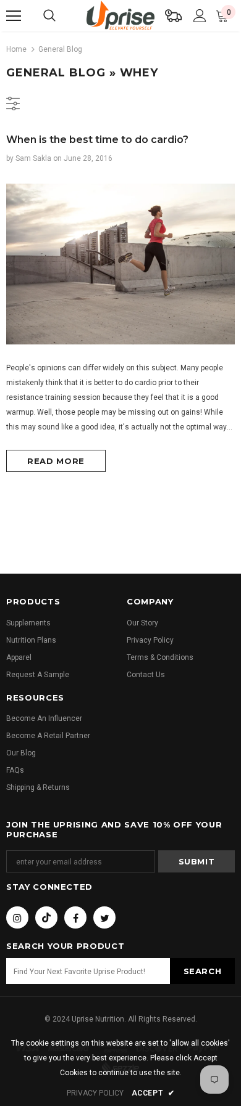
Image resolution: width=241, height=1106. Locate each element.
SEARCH (203, 971)
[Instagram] (17, 917)
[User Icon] (199, 15)
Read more (56, 461)
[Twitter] (104, 917)
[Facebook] (75, 917)
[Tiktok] (46, 917)
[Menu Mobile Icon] (13, 16)
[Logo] (120, 15)
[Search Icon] (49, 16)
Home (16, 49)
